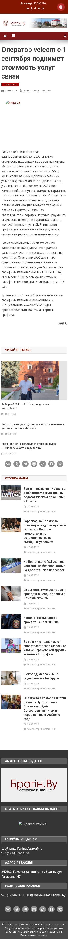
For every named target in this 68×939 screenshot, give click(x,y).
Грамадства (10, 84)
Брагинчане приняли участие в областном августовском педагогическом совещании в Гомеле (44, 495)
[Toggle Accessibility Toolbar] (61, 7)
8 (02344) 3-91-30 (17, 895)
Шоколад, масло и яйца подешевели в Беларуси (41, 676)
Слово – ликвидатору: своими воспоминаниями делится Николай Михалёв (32, 426)
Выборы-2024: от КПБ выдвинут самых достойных (26, 406)
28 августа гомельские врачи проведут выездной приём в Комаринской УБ (45, 594)
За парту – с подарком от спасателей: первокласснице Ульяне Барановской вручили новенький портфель (45, 648)
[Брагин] (33, 785)
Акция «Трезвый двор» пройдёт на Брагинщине (41, 620)
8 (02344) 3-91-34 (17, 853)
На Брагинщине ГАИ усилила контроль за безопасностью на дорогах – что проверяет (44, 566)
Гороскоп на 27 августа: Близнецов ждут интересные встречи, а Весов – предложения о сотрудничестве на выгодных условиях (45, 531)
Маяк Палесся (31, 90)
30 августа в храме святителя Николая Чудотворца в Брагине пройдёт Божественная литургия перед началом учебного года (45, 708)
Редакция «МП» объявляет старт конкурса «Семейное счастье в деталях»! (29, 445)
